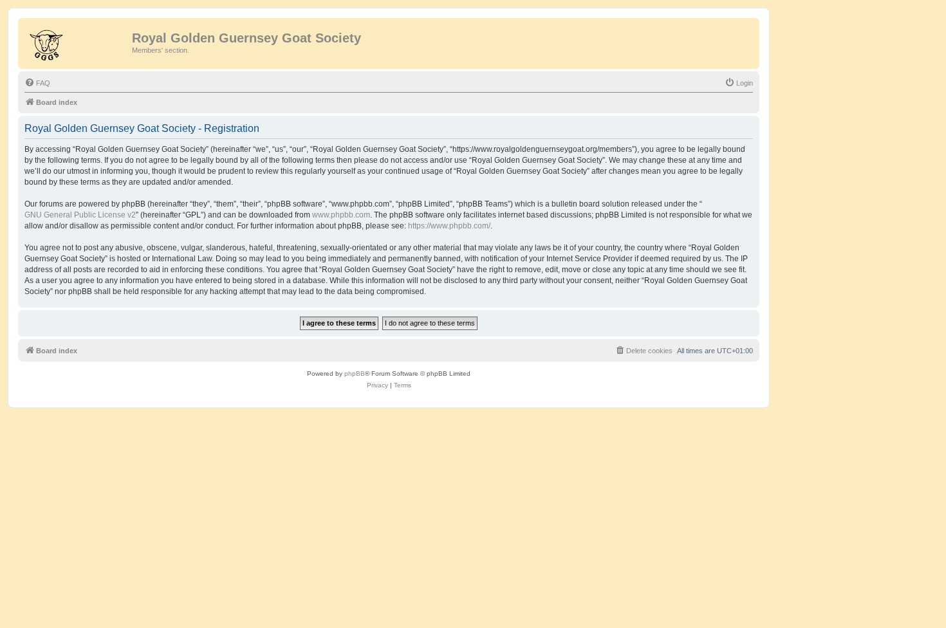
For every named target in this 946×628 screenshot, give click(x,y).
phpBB (354, 373)
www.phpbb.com (341, 214)
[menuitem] (37, 83)
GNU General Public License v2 (80, 214)
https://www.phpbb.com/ (449, 225)
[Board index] (76, 41)
